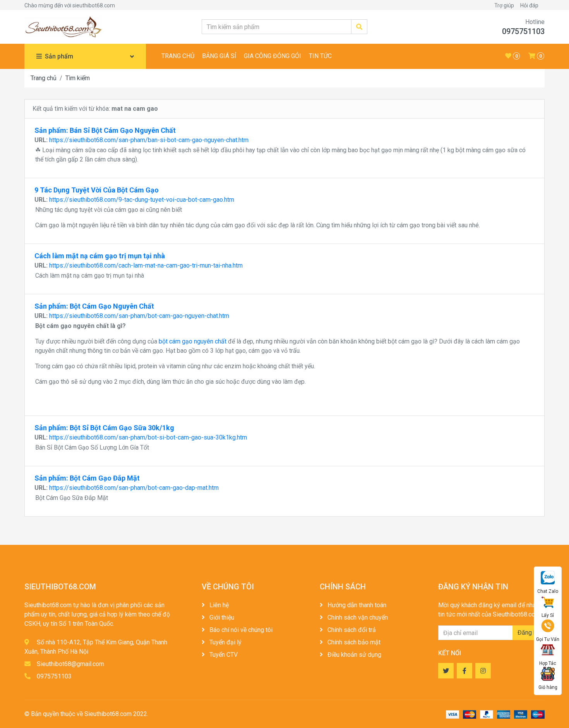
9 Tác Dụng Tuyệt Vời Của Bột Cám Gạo (96, 190)
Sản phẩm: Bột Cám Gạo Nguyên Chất (94, 306)
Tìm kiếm (77, 78)
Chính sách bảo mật (353, 642)
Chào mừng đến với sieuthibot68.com (69, 5)
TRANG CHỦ (177, 56)
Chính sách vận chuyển (357, 617)
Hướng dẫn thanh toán (356, 605)
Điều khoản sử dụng (353, 654)
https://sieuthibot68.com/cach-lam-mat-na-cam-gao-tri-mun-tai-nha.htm (146, 265)
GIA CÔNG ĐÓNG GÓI (272, 56)
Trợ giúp (504, 5)
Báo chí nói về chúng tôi (240, 630)
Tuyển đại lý (225, 642)
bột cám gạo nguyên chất (192, 341)
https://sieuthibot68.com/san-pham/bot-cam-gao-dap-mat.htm (134, 487)
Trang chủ (44, 78)
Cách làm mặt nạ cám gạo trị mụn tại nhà (99, 256)
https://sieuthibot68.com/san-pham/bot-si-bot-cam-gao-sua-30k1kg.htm (148, 437)
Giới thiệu (221, 617)
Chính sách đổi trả (351, 630)
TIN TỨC (320, 56)
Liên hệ (218, 605)
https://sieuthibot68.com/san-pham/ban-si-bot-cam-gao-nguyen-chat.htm (149, 140)
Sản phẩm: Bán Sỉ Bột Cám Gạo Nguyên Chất (105, 130)
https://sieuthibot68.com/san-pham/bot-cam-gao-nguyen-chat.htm (139, 315)
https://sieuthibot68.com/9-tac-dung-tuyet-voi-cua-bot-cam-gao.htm (141, 199)
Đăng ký (529, 632)
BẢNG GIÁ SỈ (219, 56)
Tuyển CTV (223, 654)
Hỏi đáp (529, 5)
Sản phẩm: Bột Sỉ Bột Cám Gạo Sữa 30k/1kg (104, 428)
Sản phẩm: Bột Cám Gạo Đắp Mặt (87, 478)
